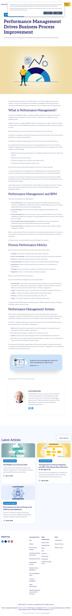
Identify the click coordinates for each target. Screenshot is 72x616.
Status (43, 548)
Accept (48, 13)
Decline (57, 13)
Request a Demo (66, 4)
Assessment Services (34, 558)
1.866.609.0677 (58, 540)
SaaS (32, 613)
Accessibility (45, 559)
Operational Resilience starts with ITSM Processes (34, 592)
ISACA (52, 609)
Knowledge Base (46, 545)
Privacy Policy (45, 556)
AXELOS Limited (23, 608)
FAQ (43, 551)
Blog (30, 540)
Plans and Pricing (59, 544)
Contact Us (44, 553)
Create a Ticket (45, 542)
